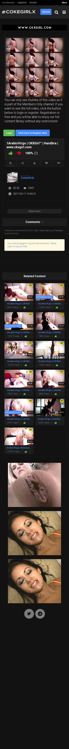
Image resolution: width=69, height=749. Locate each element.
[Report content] (59, 163)
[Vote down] (19, 153)
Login (9, 133)
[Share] (22, 163)
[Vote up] (11, 153)
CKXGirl (33, 2)
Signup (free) (21, 246)
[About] (10, 163)
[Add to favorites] (46, 163)
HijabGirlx (22, 2)
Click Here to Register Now (32, 133)
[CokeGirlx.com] (20, 11)
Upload (46, 11)
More (64, 2)
